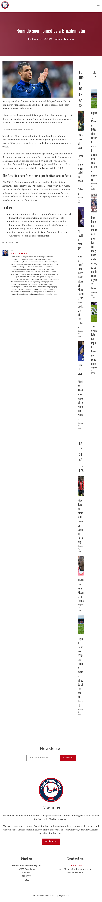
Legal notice (64, 896)
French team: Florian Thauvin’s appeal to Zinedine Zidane (80, 392)
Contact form (75, 865)
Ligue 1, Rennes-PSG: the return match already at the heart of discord (94, 146)
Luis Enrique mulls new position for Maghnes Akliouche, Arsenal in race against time (94, 252)
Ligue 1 (94, 78)
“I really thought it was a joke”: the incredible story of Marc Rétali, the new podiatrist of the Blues (81, 279)
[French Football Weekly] (5, 5)
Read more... (51, 841)
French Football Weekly (48, 896)
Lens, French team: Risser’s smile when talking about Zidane (80, 164)
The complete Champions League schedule (94, 345)
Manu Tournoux (19, 253)
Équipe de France (81, 89)
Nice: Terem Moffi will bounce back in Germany (80, 521)
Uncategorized (11, 242)
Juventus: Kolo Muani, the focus (81, 590)
